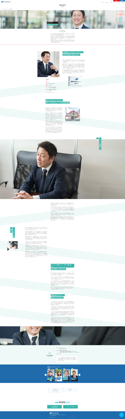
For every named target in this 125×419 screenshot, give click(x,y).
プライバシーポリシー (72, 417)
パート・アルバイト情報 (70, 406)
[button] (45, 374)
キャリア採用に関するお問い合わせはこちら (54, 407)
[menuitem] (102, 2)
